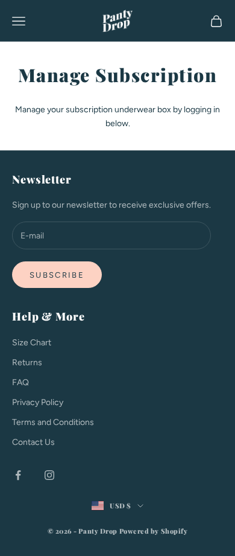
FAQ (20, 382)
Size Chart (31, 342)
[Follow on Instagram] (49, 475)
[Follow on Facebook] (18, 475)
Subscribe (57, 275)
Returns (27, 362)
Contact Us (33, 442)
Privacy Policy (37, 402)
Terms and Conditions (53, 422)
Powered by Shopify (153, 530)
